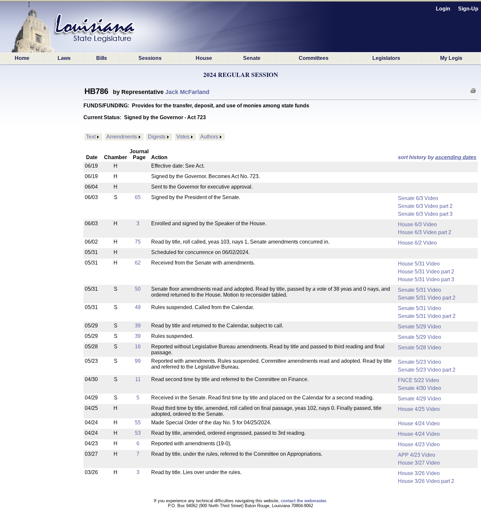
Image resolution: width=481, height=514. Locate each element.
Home (22, 58)
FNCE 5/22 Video (418, 380)
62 (138, 263)
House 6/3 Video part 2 (424, 232)
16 (138, 346)
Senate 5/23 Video (419, 362)
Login (443, 8)
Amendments (121, 136)
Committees (314, 58)
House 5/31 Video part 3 (426, 279)
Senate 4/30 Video (419, 388)
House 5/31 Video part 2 (426, 271)
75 (138, 242)
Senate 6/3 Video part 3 (425, 214)
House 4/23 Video (419, 444)
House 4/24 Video (419, 423)
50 (138, 289)
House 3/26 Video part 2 (426, 481)
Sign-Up (468, 8)
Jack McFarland (187, 92)
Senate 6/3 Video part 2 (425, 206)
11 (138, 379)
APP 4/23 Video (416, 455)
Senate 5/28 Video (419, 347)
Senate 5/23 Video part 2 (426, 370)
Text (91, 136)
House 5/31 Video (419, 263)
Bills (101, 58)
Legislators (386, 58)
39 (138, 325)
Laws (64, 58)
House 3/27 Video (419, 463)
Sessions (150, 58)
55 (138, 422)
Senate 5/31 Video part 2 (426, 298)
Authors (209, 136)
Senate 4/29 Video (419, 398)
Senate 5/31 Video (419, 290)
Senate (251, 58)
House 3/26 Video (419, 473)
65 (138, 197)
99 (138, 361)
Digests (157, 136)
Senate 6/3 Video (418, 198)
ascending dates (455, 157)
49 (138, 307)
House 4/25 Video (419, 409)
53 (138, 433)
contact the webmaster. (304, 500)
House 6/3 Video (417, 224)
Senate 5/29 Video (419, 326)
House (204, 58)
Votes (182, 136)
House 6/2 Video (417, 243)
